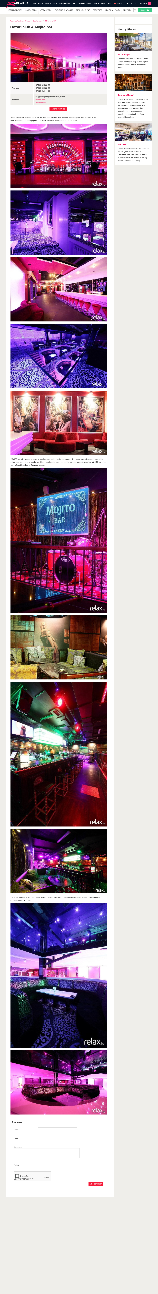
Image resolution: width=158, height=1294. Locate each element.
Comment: (18, 1147)
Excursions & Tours (64, 10)
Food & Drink (31, 10)
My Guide (143, 3)
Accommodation (15, 10)
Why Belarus (38, 3)
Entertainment (83, 10)
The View (122, 145)
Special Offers (99, 3)
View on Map (40, 100)
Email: (16, 1138)
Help (108, 3)
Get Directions (40, 103)
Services (127, 10)
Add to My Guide (58, 109)
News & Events (51, 3)
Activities (97, 10)
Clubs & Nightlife (50, 21)
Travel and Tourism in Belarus (20, 21)
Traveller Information (67, 3)
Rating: (16, 1165)
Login (143, 10)
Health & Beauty (112, 10)
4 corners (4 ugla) (126, 95)
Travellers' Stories (84, 3)
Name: (16, 1130)
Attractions (45, 10)
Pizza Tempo (124, 54)
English (119, 3)
